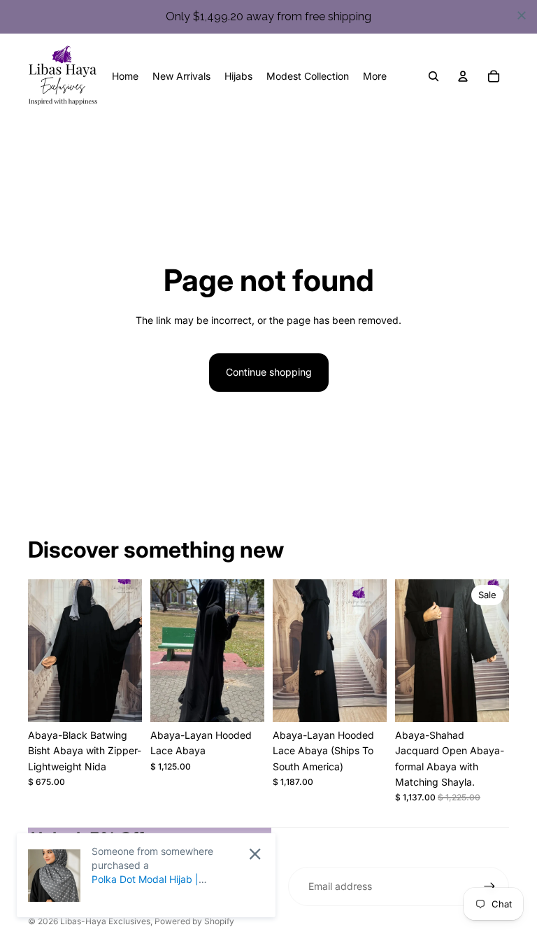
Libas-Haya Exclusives (105, 921)
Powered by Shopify (194, 921)
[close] (521, 15)
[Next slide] (131, 650)
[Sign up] (489, 886)
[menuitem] (375, 76)
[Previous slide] (39, 650)
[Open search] (433, 76)
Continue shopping (269, 372)
